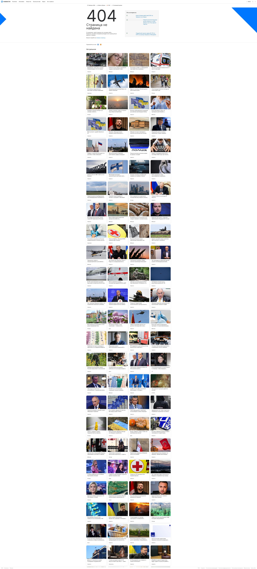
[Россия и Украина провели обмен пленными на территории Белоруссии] (161, 427)
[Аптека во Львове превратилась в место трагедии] (161, 63)
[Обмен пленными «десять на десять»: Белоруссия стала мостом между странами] (139, 320)
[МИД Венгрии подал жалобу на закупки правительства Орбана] (118, 299)
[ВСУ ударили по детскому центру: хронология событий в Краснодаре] (139, 341)
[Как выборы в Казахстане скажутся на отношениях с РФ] (96, 513)
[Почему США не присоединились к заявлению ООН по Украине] (161, 341)
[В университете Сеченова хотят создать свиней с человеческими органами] (139, 213)
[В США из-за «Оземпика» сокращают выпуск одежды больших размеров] (118, 384)
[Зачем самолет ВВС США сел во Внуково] (96, 170)
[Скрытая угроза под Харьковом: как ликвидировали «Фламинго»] (96, 192)
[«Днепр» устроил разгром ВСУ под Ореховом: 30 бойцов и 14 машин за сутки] (139, 277)
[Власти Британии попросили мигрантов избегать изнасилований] (118, 213)
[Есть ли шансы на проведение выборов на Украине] (139, 491)
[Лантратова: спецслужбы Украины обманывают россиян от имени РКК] (96, 448)
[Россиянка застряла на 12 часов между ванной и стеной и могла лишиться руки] (96, 234)
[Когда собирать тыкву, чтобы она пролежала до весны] (139, 427)
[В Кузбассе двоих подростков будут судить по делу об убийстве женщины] (161, 555)
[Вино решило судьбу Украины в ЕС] (96, 127)
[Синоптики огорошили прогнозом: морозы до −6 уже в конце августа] (118, 448)
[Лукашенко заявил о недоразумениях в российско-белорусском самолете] (96, 256)
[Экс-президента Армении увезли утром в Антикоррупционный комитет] (161, 256)
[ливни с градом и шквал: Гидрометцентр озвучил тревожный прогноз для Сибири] (96, 427)
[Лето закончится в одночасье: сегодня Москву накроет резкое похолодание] (139, 192)
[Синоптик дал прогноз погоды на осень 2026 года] (161, 84)
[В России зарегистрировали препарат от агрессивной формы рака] (161, 320)
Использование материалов (237, 568)
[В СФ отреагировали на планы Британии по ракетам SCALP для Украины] (96, 277)
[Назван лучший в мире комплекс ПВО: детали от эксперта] (161, 234)
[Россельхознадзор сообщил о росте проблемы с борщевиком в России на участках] (139, 534)
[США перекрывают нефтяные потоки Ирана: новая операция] (139, 406)
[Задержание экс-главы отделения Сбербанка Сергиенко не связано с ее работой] (161, 406)
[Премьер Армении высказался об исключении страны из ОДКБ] (161, 299)
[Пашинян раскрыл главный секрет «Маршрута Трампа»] (96, 406)
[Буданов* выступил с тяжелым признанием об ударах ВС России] (161, 213)
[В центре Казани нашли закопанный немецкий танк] (139, 234)
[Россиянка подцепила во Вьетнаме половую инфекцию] (96, 84)
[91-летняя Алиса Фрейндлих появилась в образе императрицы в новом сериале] (96, 534)
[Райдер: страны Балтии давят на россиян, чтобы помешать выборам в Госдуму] (96, 149)
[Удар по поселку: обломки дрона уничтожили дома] (139, 84)
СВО (109, 5)
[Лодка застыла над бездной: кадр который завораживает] (161, 513)
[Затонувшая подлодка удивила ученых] (161, 384)
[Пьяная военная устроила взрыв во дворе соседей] (139, 149)
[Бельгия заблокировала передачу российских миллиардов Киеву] (139, 106)
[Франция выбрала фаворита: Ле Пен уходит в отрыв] (96, 491)
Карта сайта (253, 568)
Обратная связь (247, 568)
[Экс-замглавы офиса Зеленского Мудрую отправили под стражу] (161, 470)
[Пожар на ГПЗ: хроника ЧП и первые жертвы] (139, 470)
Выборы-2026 (92, 5)
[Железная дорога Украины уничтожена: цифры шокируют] (118, 149)
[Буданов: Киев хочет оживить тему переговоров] (161, 491)
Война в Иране (101, 5)
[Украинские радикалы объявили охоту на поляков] (139, 448)
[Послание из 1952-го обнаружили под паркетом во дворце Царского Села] (139, 63)
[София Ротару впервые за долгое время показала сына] (118, 470)
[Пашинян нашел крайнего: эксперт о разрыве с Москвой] (118, 192)
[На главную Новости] (6, 1)
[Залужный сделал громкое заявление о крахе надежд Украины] (161, 127)
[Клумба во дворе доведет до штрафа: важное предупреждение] (96, 106)
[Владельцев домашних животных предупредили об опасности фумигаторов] (118, 534)
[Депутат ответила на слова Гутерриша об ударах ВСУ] (96, 555)
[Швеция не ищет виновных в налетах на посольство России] (139, 127)
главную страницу (100, 37)
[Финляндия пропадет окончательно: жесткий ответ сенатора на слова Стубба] (118, 170)
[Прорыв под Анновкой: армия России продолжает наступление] (96, 363)
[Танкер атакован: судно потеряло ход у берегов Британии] (118, 106)
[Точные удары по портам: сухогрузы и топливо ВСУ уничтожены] (139, 513)
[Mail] (2, 1)
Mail (2, 568)
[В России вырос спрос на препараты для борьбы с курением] (161, 106)
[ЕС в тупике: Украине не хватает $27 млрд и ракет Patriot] (118, 406)
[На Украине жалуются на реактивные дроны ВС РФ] (161, 277)
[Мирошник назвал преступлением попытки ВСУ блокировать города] (118, 341)
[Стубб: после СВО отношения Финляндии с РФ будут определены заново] (139, 384)
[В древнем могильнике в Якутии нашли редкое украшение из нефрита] (118, 491)
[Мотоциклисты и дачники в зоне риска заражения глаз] (96, 320)
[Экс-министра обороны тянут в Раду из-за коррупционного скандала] (118, 256)
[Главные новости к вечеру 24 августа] (161, 192)
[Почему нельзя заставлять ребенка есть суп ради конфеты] (118, 363)
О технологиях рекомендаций (211, 568)
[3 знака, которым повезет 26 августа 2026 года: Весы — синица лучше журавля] (118, 555)
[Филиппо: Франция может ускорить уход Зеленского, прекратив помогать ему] (118, 127)
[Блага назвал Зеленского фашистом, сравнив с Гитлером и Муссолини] (118, 513)
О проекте (203, 568)
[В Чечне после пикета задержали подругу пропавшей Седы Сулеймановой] (118, 63)
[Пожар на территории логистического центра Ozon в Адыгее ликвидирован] (139, 299)
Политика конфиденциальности (224, 568)
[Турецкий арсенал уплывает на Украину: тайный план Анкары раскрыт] (161, 448)
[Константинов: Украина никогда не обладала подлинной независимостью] (118, 427)
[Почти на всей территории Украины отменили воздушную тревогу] (161, 534)
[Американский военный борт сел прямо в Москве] (118, 84)
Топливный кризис (117, 5)
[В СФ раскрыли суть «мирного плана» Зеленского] (139, 555)
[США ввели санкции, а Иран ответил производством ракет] (139, 256)
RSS (199, 568)
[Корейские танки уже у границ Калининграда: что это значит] (96, 63)
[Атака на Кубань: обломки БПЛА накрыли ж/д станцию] (118, 234)
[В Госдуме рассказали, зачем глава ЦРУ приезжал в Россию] (96, 213)
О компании (6, 568)
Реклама (11, 568)
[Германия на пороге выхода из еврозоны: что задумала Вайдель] (96, 341)
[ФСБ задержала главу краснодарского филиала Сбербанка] (161, 170)
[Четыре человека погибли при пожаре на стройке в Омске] (139, 170)
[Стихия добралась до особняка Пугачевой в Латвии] (96, 470)
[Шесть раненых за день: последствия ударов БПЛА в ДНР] (118, 277)
